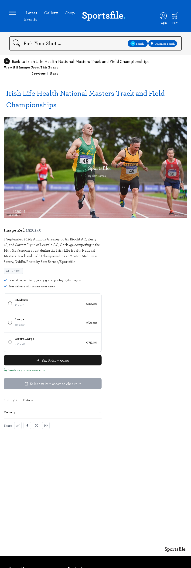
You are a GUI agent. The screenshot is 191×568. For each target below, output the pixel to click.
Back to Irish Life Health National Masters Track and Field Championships (81, 61)
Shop (70, 12)
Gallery (51, 12)
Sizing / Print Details (18, 400)
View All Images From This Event (31, 67)
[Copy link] (18, 425)
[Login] (163, 15)
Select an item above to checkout (55, 383)
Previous (38, 73)
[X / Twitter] (36, 425)
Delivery (10, 412)
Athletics (13, 271)
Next (54, 73)
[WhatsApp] (46, 425)
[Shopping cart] (175, 15)
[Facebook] (27, 425)
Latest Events (30, 16)
